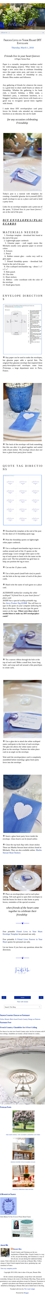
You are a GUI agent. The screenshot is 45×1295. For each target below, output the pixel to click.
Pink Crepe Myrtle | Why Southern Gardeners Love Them (23, 1134)
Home (22, 997)
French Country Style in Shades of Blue (23, 1162)
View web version (22, 1002)
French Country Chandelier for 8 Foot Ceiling (18, 1027)
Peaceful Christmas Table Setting (23, 1189)
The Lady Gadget (29, 1289)
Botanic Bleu (17, 1249)
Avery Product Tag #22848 (16, 603)
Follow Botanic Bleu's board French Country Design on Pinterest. (20, 1019)
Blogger (26, 1293)
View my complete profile (9, 1268)
